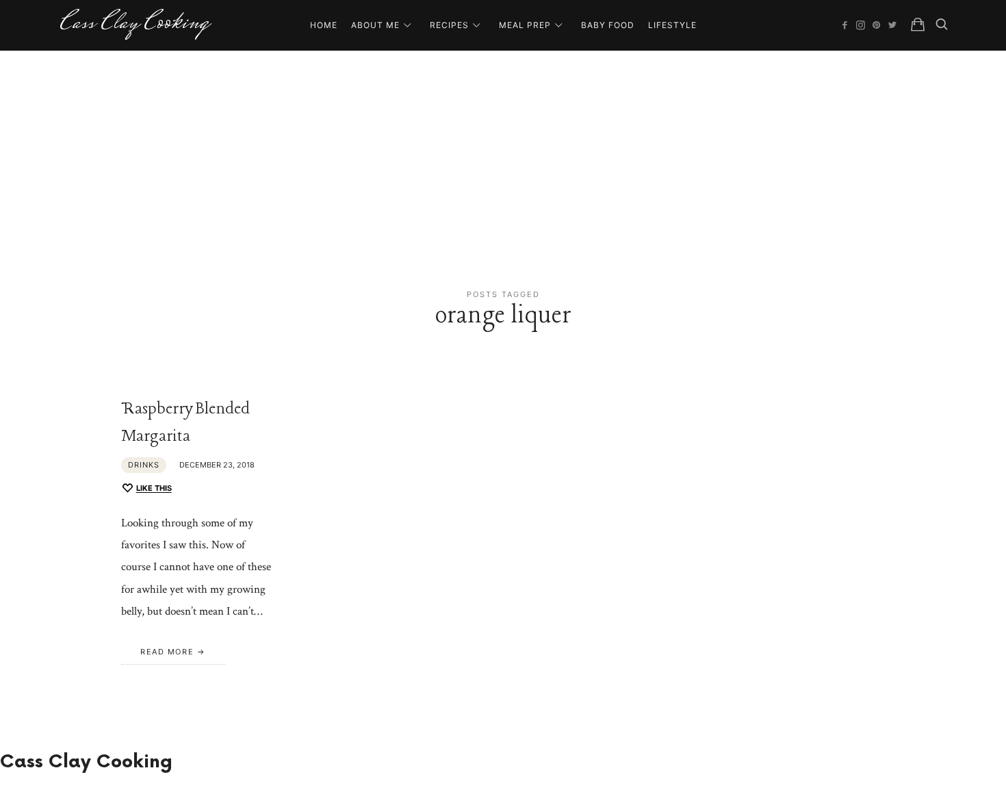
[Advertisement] (503, 153)
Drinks (143, 465)
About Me (375, 25)
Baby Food (607, 25)
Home (323, 25)
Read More (167, 651)
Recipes (449, 25)
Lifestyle (672, 25)
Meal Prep (525, 25)
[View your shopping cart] (918, 24)
